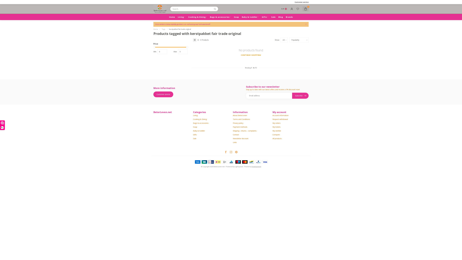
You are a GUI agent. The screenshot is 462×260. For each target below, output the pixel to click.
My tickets (276, 127)
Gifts (264, 17)
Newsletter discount (240, 138)
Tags (163, 29)
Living (181, 17)
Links (235, 142)
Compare (276, 134)
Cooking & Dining (197, 17)
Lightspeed (239, 167)
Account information (281, 115)
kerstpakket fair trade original (180, 29)
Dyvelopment (256, 167)
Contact (236, 134)
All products (277, 138)
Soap (236, 17)
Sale (273, 17)
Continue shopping (251, 55)
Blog (280, 17)
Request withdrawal (280, 119)
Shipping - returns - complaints (245, 131)
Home (172, 17)
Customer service (302, 2)
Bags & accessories (220, 17)
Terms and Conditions (241, 119)
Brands (289, 17)
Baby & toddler (249, 17)
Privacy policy (238, 123)
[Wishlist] (298, 8)
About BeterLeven (240, 115)
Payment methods (240, 127)
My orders (276, 123)
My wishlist (277, 131)
